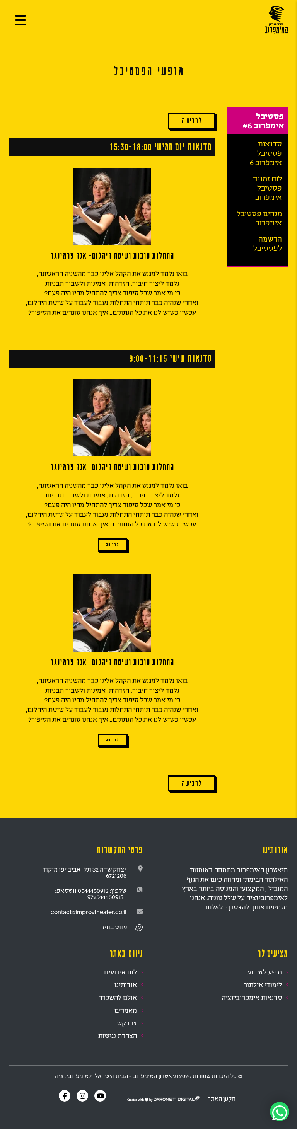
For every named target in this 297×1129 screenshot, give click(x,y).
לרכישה (112, 545)
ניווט (120, 926)
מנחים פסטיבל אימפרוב (259, 218)
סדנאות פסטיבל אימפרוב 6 (266, 153)
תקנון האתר (222, 1098)
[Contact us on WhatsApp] (279, 1111)
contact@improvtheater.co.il (88, 911)
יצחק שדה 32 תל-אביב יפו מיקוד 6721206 (84, 872)
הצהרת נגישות (117, 1035)
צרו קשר (125, 1023)
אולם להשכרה (117, 997)
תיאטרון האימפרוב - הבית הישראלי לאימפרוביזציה (116, 1076)
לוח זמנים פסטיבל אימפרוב (267, 187)
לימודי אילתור (263, 984)
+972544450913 (106, 896)
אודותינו (125, 984)
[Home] (276, 19)
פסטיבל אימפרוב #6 (263, 120)
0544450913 (93, 890)
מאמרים (125, 1010)
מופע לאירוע (265, 972)
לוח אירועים (120, 972)
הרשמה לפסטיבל (267, 243)
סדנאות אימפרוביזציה (252, 997)
